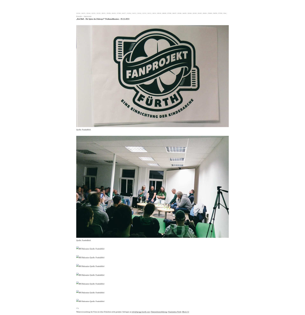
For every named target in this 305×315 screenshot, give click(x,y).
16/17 (124, 13)
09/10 (159, 13)
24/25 (83, 13)
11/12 (149, 13)
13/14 (139, 13)
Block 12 (185, 312)
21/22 (98, 13)
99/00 (210, 13)
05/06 (179, 13)
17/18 (119, 13)
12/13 (144, 13)
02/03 (195, 13)
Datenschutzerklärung (159, 312)
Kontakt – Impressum (83, 16)
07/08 (169, 13)
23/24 (88, 13)
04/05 (184, 13)
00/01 (205, 13)
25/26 (78, 13)
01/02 (200, 13)
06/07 (174, 13)
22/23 (93, 13)
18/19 (113, 13)
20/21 (103, 13)
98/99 (215, 13)
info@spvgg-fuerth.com (141, 312)
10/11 (154, 13)
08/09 (164, 13)
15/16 (129, 13)
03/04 (189, 13)
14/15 (134, 13)
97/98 (220, 13)
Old (224, 13)
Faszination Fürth (174, 312)
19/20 (108, 13)
